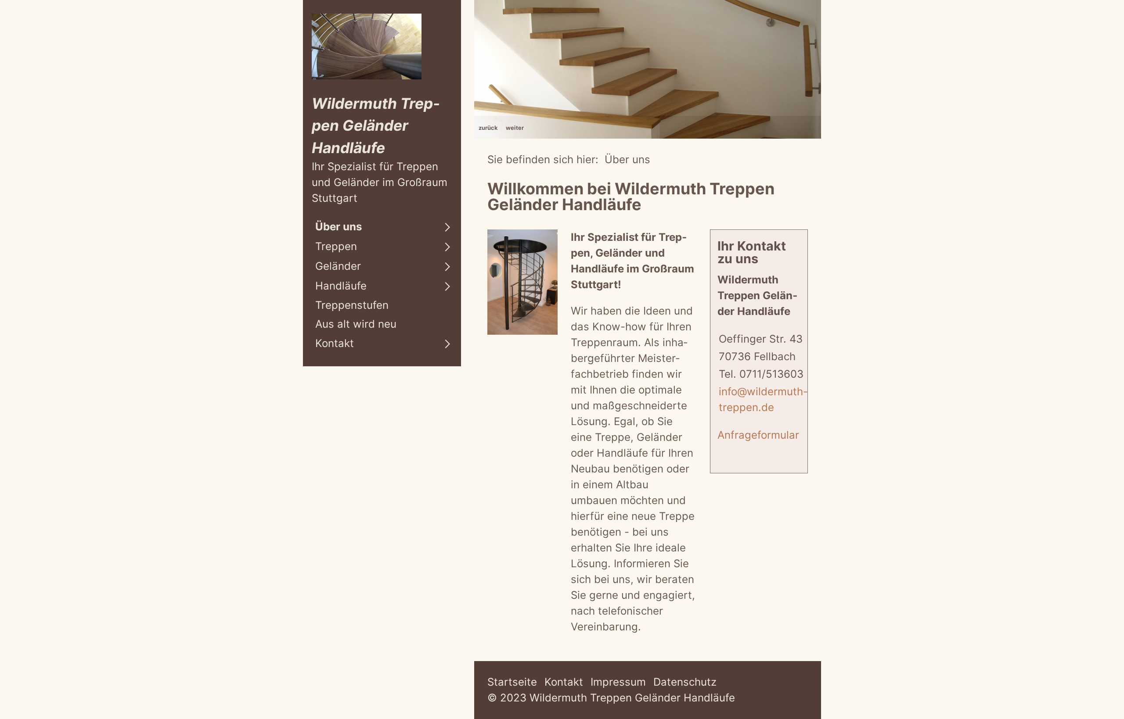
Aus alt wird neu (355, 324)
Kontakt (334, 343)
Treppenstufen (352, 305)
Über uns (338, 226)
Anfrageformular (758, 435)
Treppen (336, 246)
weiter (515, 127)
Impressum (618, 682)
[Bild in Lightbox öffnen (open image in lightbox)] (522, 282)
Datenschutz (685, 682)
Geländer (338, 266)
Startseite (512, 682)
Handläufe (341, 285)
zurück (488, 127)
